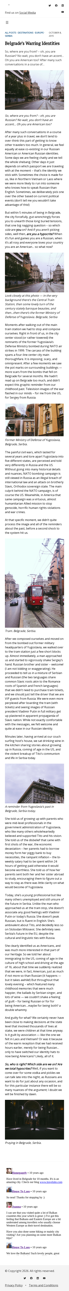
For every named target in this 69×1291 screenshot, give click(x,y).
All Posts (10, 32)
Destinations (25, 32)
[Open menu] (7, 22)
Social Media (27, 13)
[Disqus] (34, 1211)
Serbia (8, 35)
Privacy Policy (14, 1285)
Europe (39, 32)
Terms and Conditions (43, 1285)
